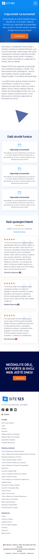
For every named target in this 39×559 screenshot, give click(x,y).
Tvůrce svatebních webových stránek (14, 474)
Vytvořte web (19, 378)
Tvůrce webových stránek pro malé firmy (15, 479)
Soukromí (15, 553)
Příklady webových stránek (10, 434)
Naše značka (6, 533)
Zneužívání (22, 553)
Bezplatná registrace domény (11, 457)
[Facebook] (3, 410)
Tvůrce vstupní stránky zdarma (12, 460)
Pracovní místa (9, 525)
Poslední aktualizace (8, 442)
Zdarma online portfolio (9, 477)
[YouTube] (15, 410)
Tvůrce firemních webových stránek (14, 462)
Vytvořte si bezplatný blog (10, 488)
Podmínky (8, 553)
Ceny (3, 426)
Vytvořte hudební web (9, 471)
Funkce (4, 428)
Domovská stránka (8, 423)
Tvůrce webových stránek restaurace (14, 496)
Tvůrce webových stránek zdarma (13, 451)
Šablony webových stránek (10, 437)
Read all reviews (19, 232)
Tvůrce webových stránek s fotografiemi (15, 465)
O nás (3, 516)
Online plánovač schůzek (10, 499)
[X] (7, 410)
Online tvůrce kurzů (8, 493)
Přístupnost (30, 553)
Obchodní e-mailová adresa (11, 485)
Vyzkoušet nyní (19, 36)
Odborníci (5, 530)
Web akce (5, 468)
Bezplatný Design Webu (9, 505)
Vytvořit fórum (6, 491)
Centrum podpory (7, 519)
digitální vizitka (6, 482)
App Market (8, 440)
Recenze (4, 431)
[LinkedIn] (11, 410)
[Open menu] (35, 3)
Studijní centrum (7, 522)
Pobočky (4, 527)
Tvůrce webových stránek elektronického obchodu (18, 454)
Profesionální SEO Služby (10, 507)
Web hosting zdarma (8, 502)
